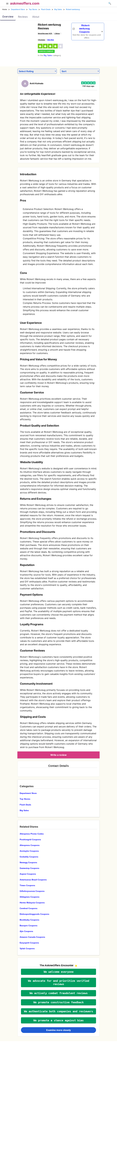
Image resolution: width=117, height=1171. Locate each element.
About (35, 16)
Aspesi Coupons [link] (28, 874)
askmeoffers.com (24, 3)
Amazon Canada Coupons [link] (32, 937)
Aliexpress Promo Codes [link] (32, 834)
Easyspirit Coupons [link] (29, 943)
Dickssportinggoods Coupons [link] (34, 914)
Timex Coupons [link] (27, 885)
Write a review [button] (58, 754)
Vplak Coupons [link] (27, 948)
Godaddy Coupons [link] (29, 857)
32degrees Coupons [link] (29, 897)
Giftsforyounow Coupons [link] (32, 891)
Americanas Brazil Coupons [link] (33, 880)
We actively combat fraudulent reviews (59, 993)
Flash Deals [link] (46, 9)
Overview (7, 16)
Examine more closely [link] (58, 1030)
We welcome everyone (58, 971)
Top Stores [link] (33, 9)
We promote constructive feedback (58, 1002)
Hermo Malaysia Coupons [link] (32, 902)
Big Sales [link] (58, 9)
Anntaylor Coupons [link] (29, 851)
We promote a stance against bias (58, 1020)
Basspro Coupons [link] (28, 925)
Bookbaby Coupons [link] (29, 920)
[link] (23, 31)
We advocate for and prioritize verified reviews (58, 982)
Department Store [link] (18, 9)
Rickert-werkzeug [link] (73, 9)
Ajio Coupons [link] (26, 931)
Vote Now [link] (50, 40)
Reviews (23, 16)
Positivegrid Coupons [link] (30, 839)
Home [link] (4, 9)
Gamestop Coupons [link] (29, 868)
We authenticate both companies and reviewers (58, 1011)
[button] (7, 4)
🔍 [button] (109, 3)
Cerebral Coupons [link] (28, 908)
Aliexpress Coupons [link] (30, 845)
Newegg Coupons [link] (28, 862)
